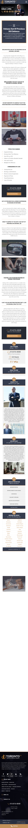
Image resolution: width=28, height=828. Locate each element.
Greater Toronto (19, 525)
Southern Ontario (8, 538)
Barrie (8, 520)
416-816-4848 (11, 11)
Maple (8, 533)
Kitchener (20, 531)
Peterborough (20, 540)
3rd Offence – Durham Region (9, 784)
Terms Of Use (6, 822)
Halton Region (20, 527)
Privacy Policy (6, 820)
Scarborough (20, 542)
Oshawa (19, 538)
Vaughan (20, 544)
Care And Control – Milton (8, 788)
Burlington (20, 522)
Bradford (20, 520)
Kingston (8, 531)
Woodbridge (8, 546)
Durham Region (19, 523)
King (20, 529)
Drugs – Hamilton (6, 790)
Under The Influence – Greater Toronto (11, 786)
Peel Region (8, 540)
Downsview (8, 523)
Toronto (8, 544)
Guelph (8, 527)
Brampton (8, 522)
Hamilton (9, 529)
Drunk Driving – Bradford (8, 782)
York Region (19, 546)
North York (19, 537)
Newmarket (8, 537)
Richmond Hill (8, 542)
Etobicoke (8, 525)
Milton (8, 535)
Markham (20, 533)
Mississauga (20, 535)
